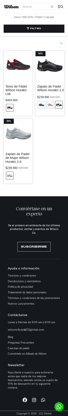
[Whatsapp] (43, 400)
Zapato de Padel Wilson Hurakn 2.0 (50, 88)
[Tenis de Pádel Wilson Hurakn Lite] (18, 65)
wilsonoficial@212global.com (26, 329)
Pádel (38, 17)
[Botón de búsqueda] (52, 6)
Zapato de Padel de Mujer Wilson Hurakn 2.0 (17, 157)
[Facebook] (25, 400)
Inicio (17, 17)
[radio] (9, 107)
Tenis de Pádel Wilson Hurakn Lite (16, 90)
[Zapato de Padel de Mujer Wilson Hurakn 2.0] (18, 133)
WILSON (27, 17)
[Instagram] (34, 400)
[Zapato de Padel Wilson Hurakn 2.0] (49, 65)
